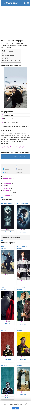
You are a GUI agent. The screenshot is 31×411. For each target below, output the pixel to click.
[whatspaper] (10, 3)
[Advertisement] (15, 22)
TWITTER (6, 172)
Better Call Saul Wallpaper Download (11, 61)
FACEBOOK (19, 169)
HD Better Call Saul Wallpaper (6, 247)
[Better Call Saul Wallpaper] (15, 87)
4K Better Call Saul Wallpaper (6, 288)
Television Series (8, 193)
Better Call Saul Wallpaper (8, 55)
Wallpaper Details (6, 57)
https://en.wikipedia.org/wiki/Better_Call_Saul (13, 147)
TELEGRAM (6, 169)
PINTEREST (19, 172)
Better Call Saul (5, 59)
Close (15, 408)
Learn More (18, 406)
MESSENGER (19, 166)
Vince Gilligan (7, 195)
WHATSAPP (6, 166)
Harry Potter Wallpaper (7, 203)
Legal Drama (6, 188)
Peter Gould (6, 190)
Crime (4, 186)
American (5, 181)
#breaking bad (7, 178)
